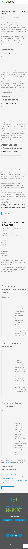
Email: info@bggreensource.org (8, 531)
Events (7, 520)
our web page (9, 462)
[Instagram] (12, 535)
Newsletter (20, 520)
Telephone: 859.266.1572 (6, 529)
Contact (20, 545)
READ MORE (7, 213)
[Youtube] (16, 535)
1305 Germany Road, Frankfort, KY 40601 (10, 527)
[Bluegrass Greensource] (7, 2)
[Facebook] (7, 535)
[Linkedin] (20, 535)
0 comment (6, 19)
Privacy (13, 545)
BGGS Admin (17, 17)
